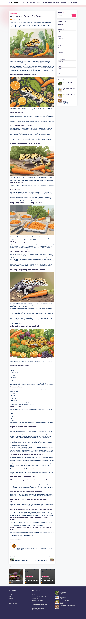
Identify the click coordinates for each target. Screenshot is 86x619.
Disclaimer (11, 598)
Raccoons (60, 70)
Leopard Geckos (14, 13)
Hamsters (60, 54)
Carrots (12, 539)
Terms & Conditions (13, 603)
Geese (59, 47)
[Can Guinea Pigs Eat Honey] (60, 96)
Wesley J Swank (22, 545)
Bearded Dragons (61, 29)
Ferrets (59, 45)
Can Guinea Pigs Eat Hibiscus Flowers (69, 89)
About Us (10, 594)
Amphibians (60, 24)
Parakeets (60, 64)
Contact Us (11, 596)
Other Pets (60, 61)
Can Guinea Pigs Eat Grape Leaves (69, 100)
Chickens (60, 36)
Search (60, 12)
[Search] (74, 15)
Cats (59, 33)
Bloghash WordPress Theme (54, 617)
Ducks (59, 43)
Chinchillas (60, 38)
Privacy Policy (11, 600)
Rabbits (59, 68)
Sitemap (10, 601)
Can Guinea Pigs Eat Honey (69, 94)
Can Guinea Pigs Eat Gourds (38, 608)
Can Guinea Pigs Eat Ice (68, 82)
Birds (59, 31)
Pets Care (60, 66)
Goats (59, 50)
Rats (59, 73)
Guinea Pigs (60, 52)
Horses (59, 57)
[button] (20, 551)
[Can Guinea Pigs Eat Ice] (60, 84)
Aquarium (60, 27)
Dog (59, 40)
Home (10, 593)
